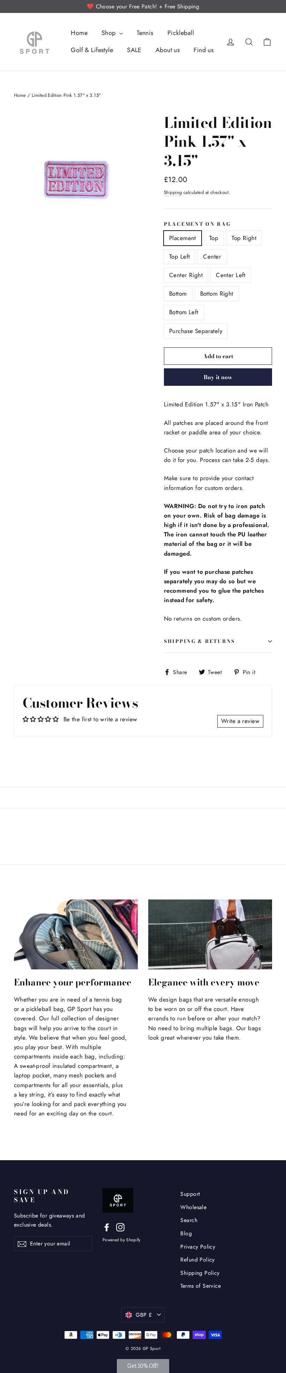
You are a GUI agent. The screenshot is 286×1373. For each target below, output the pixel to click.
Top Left (179, 256)
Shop (109, 32)
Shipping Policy (199, 1273)
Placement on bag (197, 224)
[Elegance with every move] (210, 934)
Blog (186, 1233)
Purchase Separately (195, 331)
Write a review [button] (240, 721)
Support (190, 1194)
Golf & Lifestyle (92, 50)
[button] (143, 1366)
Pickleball (180, 32)
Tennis (145, 32)
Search (188, 1220)
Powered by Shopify (121, 1240)
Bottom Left (183, 312)
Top (213, 238)
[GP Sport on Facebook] (107, 1226)
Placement (182, 238)
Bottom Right (216, 293)
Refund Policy (197, 1260)
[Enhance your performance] (76, 934)
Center (212, 256)
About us (168, 50)
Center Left (231, 275)
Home (79, 32)
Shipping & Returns (199, 641)
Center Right (186, 275)
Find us (203, 50)
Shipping (173, 192)
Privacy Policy (197, 1247)
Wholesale (193, 1207)
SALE (134, 50)
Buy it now (218, 377)
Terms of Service (200, 1286)
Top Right (244, 238)
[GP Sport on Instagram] (120, 1226)
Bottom (178, 293)
